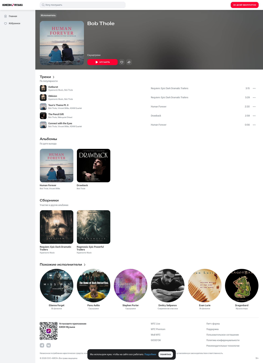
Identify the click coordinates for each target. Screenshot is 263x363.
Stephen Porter (130, 305)
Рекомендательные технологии (222, 346)
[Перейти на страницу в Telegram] (42, 345)
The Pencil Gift (56, 114)
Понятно (165, 354)
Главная (13, 16)
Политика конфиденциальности (222, 340)
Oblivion (52, 96)
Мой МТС (155, 335)
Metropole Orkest (65, 117)
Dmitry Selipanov (167, 305)
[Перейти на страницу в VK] (48, 345)
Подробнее (150, 354)
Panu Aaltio (93, 305)
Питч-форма (213, 323)
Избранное (14, 23)
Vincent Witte (63, 108)
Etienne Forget (56, 305)
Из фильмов (56, 309)
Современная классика (168, 309)
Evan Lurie (204, 305)
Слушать (104, 62)
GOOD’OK (156, 340)
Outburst (53, 87)
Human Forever (158, 106)
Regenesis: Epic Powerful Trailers (90, 248)
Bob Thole (68, 90)
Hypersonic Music (55, 90)
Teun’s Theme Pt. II (58, 105)
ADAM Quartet (76, 108)
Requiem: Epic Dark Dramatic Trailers (169, 88)
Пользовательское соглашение (222, 335)
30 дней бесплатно (244, 5)
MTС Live (155, 323)
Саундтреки (94, 55)
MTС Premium (158, 329)
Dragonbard (241, 305)
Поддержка (212, 329)
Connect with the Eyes (60, 123)
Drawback (156, 115)
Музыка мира (242, 309)
